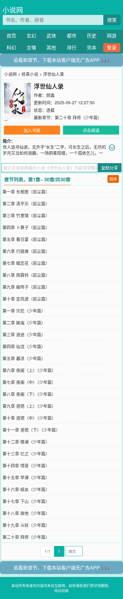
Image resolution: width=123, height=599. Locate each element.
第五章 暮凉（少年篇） (23, 358)
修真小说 (29, 74)
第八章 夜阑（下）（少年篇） (29, 394)
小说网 (12, 10)
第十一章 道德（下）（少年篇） (31, 430)
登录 (111, 47)
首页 (11, 35)
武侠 (51, 35)
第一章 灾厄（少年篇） (23, 310)
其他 (51, 47)
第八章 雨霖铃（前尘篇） (26, 275)
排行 (71, 47)
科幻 (11, 47)
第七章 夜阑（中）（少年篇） (29, 382)
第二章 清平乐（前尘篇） (26, 203)
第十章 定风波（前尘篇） (26, 299)
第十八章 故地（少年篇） (26, 513)
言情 (31, 47)
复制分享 (109, 168)
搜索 (112, 19)
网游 (111, 35)
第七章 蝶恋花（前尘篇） (26, 263)
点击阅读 (91, 130)
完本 (91, 47)
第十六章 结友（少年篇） (26, 489)
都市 (71, 35)
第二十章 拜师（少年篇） (78, 117)
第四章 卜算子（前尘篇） (26, 227)
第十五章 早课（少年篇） (26, 477)
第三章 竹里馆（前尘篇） (26, 215)
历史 (91, 35)
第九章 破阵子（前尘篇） (26, 287)
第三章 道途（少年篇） (23, 334)
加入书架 (32, 130)
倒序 (113, 179)
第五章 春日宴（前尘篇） (26, 239)
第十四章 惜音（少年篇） (26, 465)
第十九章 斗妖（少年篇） (26, 525)
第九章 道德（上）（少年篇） (29, 406)
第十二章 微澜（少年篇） (26, 441)
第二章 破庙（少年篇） (23, 322)
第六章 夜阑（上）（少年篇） (29, 370)
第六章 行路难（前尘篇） (26, 251)
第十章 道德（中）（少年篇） (29, 418)
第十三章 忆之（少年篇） (26, 453)
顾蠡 (50, 95)
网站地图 (61, 590)
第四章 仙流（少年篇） (23, 346)
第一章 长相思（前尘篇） (26, 191)
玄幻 (31, 35)
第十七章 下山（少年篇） (26, 501)
